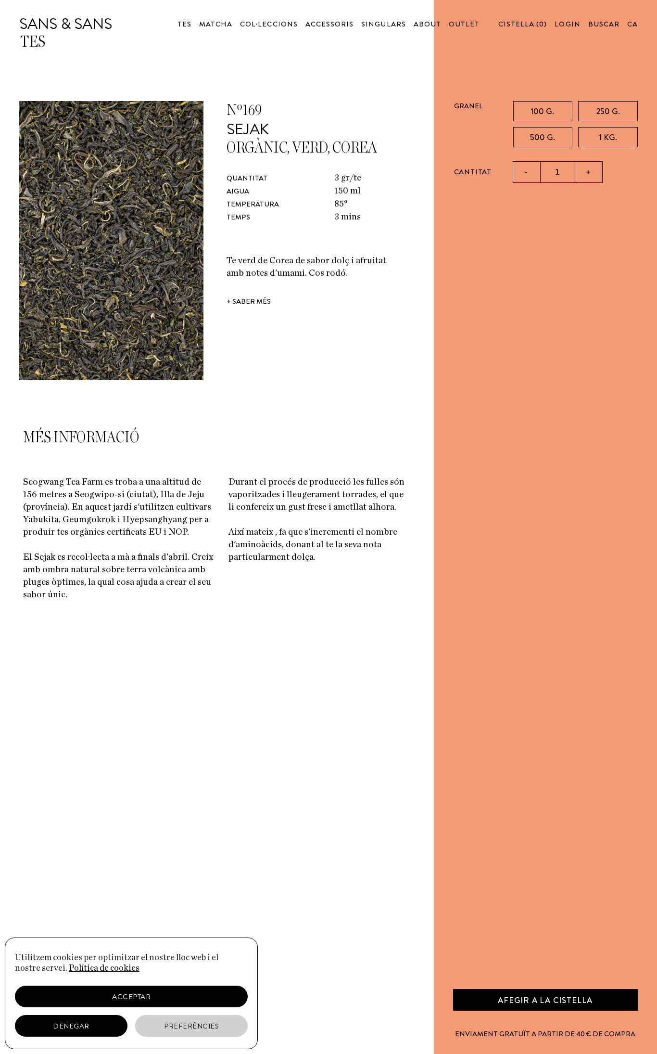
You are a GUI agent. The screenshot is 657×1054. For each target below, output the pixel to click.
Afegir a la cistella (545, 1000)
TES (184, 24)
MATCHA (215, 24)
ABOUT (427, 24)
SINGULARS (383, 24)
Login (567, 24)
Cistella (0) (522, 24)
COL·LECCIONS (269, 24)
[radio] (543, 111)
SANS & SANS (65, 24)
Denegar (71, 1026)
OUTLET (464, 24)
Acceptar (131, 996)
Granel (468, 106)
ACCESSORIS (329, 24)
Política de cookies (104, 968)
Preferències (191, 1026)
